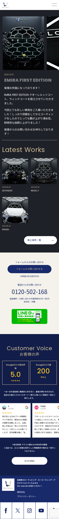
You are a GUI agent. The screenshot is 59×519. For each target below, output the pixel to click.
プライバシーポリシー (26, 496)
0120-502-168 (29, 291)
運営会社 (21, 492)
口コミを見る (29, 461)
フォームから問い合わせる (29, 269)
